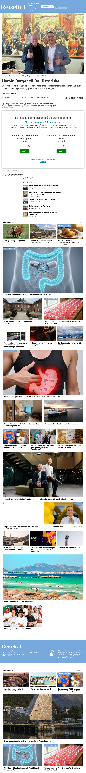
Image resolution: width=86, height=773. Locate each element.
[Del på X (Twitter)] (69, 98)
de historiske (16, 170)
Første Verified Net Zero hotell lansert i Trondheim (43, 213)
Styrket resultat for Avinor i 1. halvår (42, 199)
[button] (26, 178)
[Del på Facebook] (66, 98)
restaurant (6, 170)
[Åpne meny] (82, 6)
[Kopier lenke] (77, 98)
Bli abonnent (47, 7)
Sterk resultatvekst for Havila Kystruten (43, 186)
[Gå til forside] (12, 6)
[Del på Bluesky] (80, 98)
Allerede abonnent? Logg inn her (43, 122)
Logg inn (73, 7)
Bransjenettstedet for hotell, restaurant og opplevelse (32, 7)
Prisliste (43, 162)
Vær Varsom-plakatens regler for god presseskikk (70, 651)
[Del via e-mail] (74, 98)
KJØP (24, 151)
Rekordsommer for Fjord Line (39, 206)
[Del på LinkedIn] (72, 98)
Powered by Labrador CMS (43, 667)
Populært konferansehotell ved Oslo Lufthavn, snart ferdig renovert (45, 193)
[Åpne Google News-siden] (82, 98)
